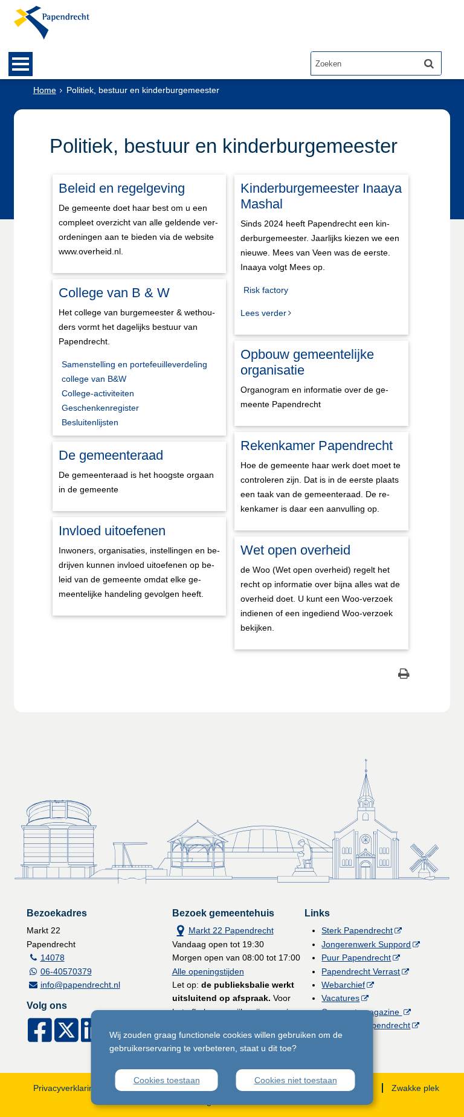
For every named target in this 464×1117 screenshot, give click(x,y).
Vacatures (340, 998)
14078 (52, 957)
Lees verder (263, 313)
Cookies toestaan (167, 1080)
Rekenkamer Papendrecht (316, 445)
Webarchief (343, 985)
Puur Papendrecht (356, 957)
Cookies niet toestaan (295, 1080)
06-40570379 (66, 971)
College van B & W (114, 292)
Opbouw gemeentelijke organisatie (307, 362)
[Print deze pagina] (403, 675)
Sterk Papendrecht (357, 930)
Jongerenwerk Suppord (366, 944)
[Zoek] (429, 63)
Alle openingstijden (208, 971)
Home (44, 90)
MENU (20, 64)
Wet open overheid (295, 550)
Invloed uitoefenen (112, 530)
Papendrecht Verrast (360, 971)
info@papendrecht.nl (80, 985)
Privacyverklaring (65, 1088)
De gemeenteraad (111, 455)
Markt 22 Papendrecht (223, 929)
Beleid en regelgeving (122, 188)
